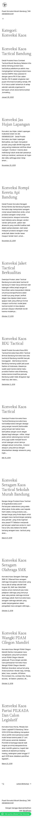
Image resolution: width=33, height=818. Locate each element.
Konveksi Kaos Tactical (14, 409)
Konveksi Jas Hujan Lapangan (16, 122)
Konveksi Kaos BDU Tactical (14, 341)
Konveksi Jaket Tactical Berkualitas (14, 268)
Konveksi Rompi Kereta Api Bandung (15, 192)
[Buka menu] (3, 19)
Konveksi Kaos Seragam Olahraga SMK (14, 565)
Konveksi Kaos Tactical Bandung (16, 51)
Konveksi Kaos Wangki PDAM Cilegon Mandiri (15, 638)
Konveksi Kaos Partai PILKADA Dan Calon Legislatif (15, 712)
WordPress (27, 811)
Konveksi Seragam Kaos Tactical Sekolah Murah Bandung (15, 487)
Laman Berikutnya (23, 784)
